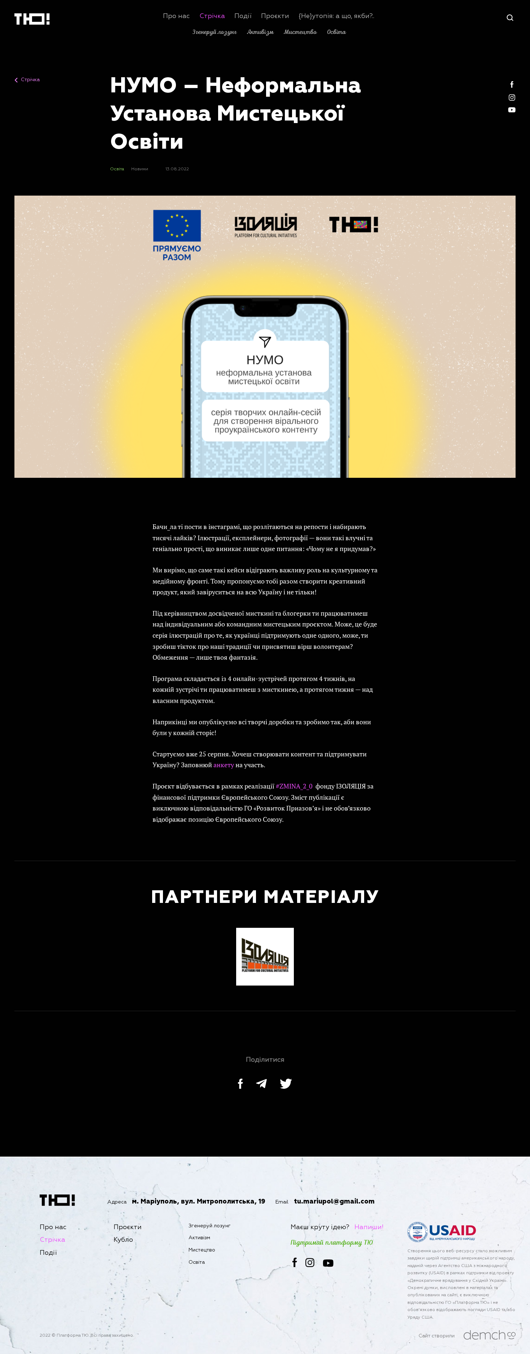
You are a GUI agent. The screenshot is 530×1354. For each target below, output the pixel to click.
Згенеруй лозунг (214, 32)
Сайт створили (437, 1335)
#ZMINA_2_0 (294, 786)
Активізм (260, 32)
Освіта (336, 32)
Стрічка (212, 16)
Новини (139, 169)
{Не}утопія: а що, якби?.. (336, 16)
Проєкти (275, 16)
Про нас (176, 16)
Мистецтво (300, 32)
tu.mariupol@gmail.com (334, 1201)
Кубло (123, 1240)
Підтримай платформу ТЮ (332, 1243)
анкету (223, 764)
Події (243, 16)
